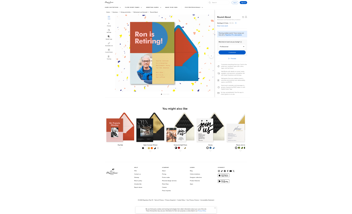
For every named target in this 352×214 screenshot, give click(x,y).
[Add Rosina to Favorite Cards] (210, 151)
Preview (109, 26)
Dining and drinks (126, 12)
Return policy (138, 181)
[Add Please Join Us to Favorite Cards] (240, 151)
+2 (157, 148)
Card (109, 19)
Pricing (164, 174)
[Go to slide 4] (164, 94)
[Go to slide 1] (161, 94)
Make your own (171, 7)
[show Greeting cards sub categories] (161, 7)
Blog (191, 171)
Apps (191, 184)
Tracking (109, 59)
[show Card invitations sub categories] (120, 7)
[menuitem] (113, 7)
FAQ (135, 171)
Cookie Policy (181, 200)
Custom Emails (109, 52)
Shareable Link (109, 45)
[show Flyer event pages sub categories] (141, 7)
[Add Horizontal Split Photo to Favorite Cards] (180, 151)
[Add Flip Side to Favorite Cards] (120, 148)
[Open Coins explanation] (236, 23)
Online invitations (195, 174)
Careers (164, 187)
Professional (224, 47)
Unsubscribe (137, 184)
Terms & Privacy (159, 200)
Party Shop (165, 184)
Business (115, 12)
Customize (232, 52)
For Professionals (192, 7)
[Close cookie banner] (215, 208)
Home (108, 12)
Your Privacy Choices (193, 200)
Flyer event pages (132, 7)
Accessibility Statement (207, 200)
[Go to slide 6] (167, 94)
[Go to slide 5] (165, 94)
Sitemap (136, 177)
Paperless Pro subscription (233, 35)
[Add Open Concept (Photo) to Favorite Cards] (150, 151)
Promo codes (166, 177)
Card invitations (111, 7)
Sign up (243, 2)
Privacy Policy (202, 211)
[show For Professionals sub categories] (202, 7)
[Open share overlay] (246, 17)
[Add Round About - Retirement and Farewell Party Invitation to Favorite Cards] (243, 17)
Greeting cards (152, 7)
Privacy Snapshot (170, 200)
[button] (241, 42)
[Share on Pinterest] (225, 171)
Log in (235, 2)
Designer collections (196, 177)
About (164, 171)
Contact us (137, 174)
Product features (195, 181)
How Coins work (222, 26)
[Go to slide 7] (168, 94)
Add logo (109, 32)
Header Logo (109, 39)
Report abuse (138, 187)
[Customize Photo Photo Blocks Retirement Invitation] (165, 53)
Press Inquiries (166, 190)
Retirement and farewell (140, 12)
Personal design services (169, 181)
